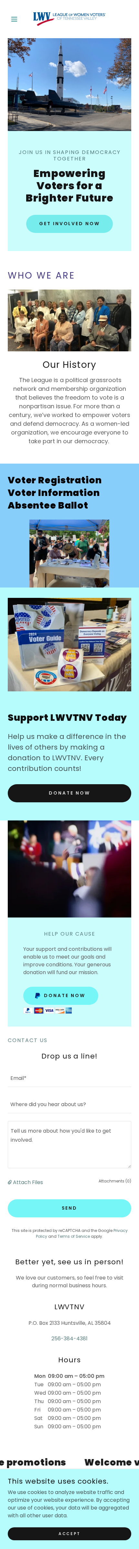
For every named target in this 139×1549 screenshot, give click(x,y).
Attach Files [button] (28, 1182)
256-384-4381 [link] (69, 1338)
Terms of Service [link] (74, 1236)
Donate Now (69, 793)
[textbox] (69, 1078)
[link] (69, 19)
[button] (17, 19)
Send (70, 1208)
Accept (69, 1533)
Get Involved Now (69, 223)
